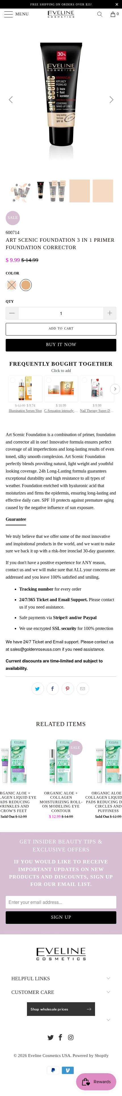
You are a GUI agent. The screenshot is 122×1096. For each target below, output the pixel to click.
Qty (10, 301)
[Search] (102, 14)
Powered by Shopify (91, 1055)
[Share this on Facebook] (53, 688)
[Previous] (11, 100)
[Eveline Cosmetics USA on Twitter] (50, 1038)
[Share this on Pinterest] (68, 688)
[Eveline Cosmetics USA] (61, 14)
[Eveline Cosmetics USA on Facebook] (60, 1038)
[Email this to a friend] (83, 688)
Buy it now (61, 345)
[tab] (16, 520)
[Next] (110, 100)
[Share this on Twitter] (37, 688)
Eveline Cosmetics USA (49, 1055)
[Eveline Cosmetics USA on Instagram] (71, 1038)
